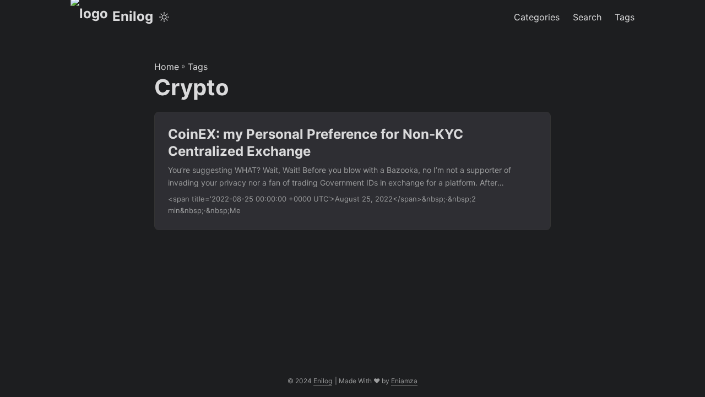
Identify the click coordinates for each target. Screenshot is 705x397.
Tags (198, 66)
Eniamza (404, 381)
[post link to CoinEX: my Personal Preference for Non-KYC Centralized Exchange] (352, 171)
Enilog (132, 16)
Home (166, 66)
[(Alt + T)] (164, 17)
